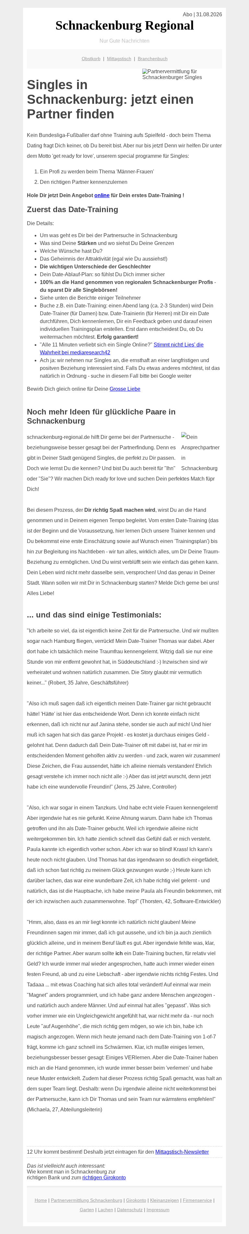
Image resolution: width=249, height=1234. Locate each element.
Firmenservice (197, 1200)
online (102, 195)
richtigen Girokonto (104, 1177)
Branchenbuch (153, 58)
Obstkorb (91, 58)
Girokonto (136, 1200)
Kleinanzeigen (164, 1200)
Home (41, 1200)
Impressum (158, 1209)
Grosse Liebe (125, 389)
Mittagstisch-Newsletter (182, 1152)
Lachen (105, 1209)
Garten (87, 1209)
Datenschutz (130, 1209)
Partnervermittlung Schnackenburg (86, 1200)
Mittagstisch (119, 58)
